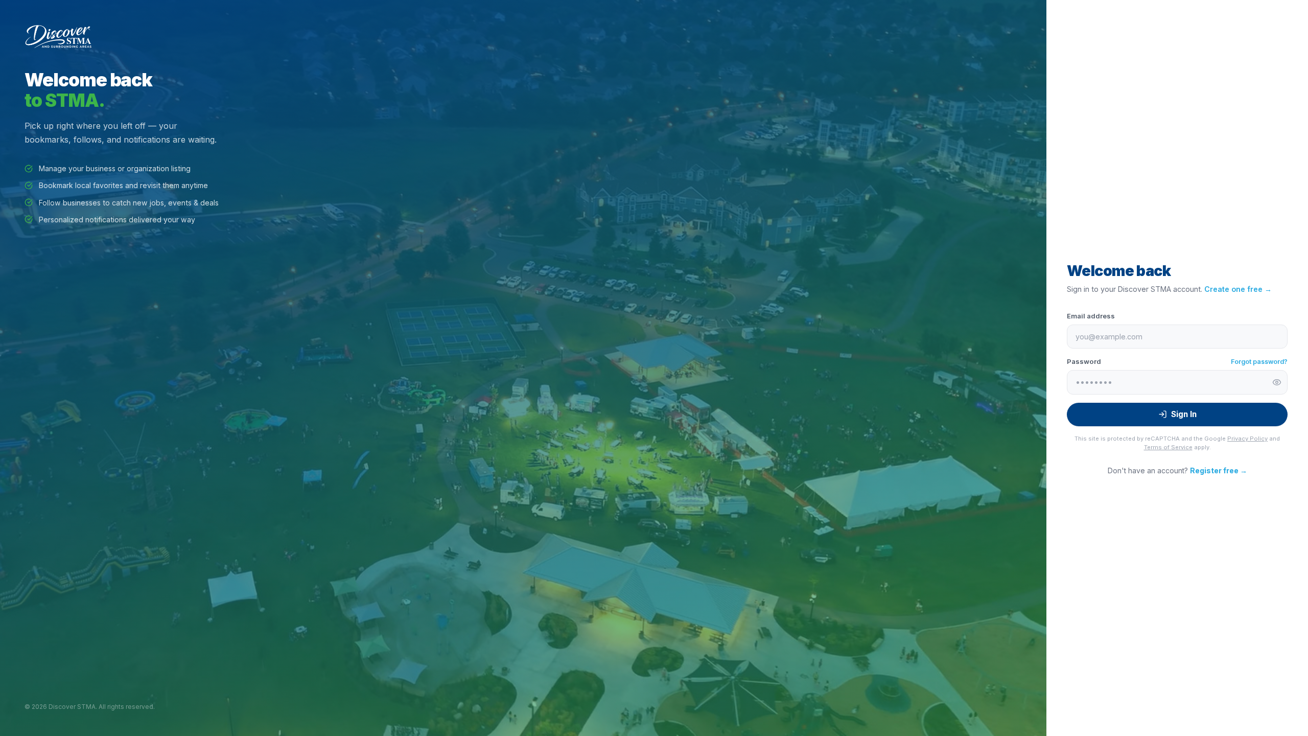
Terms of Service (1168, 447)
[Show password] (1276, 382)
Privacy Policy (1247, 438)
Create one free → (1238, 289)
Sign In (1184, 414)
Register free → (1218, 470)
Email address (1091, 316)
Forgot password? (1259, 361)
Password (1084, 361)
